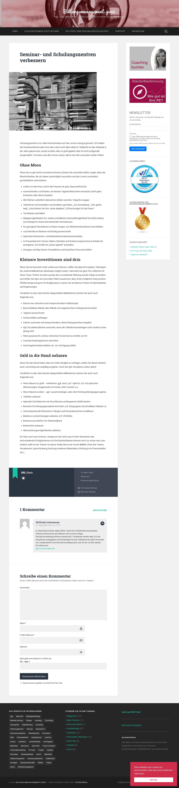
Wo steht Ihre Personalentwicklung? (87, 31)
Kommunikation (22, 737)
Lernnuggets (48, 742)
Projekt (41, 750)
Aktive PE (19, 716)
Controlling (49, 720)
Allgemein (85, 476)
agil (11, 716)
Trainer (48, 763)
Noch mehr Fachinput (131, 725)
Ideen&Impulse (34, 733)
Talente (40, 763)
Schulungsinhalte (27, 754)
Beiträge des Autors (23, 478)
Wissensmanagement (25, 767)
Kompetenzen (37, 737)
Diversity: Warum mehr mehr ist (143, 247)
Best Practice (73, 720)
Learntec (48, 737)
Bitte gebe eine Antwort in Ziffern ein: (36, 659)
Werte (12, 767)
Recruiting (14, 754)
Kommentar (25, 588)
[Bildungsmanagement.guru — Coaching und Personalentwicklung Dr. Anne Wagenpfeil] (89, 14)
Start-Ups (71, 741)
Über (15, 31)
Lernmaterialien (34, 742)
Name (23, 623)
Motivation (25, 746)
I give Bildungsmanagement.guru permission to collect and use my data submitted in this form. (144, 138)
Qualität (50, 750)
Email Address (135, 124)
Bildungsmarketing (33, 716)
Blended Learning (16, 720)
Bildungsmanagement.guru (31, 782)
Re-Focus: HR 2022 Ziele (141, 251)
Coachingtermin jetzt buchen (41, 31)
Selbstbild (48, 754)
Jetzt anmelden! (138, 149)
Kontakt (120, 31)
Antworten (100, 510)
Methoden (14, 746)
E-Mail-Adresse (27, 635)
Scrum (38, 754)
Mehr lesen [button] (139, 773)
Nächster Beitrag (88, 492)
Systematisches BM (27, 763)
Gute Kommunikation (17, 733)
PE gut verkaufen (49, 746)
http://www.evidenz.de (45, 548)
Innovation (46, 733)
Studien (70, 745)
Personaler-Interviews (77, 737)
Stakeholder (50, 758)
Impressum (138, 31)
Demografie (14, 725)
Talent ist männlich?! (139, 255)
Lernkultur (22, 742)
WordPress (81, 782)
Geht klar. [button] (154, 780)
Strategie (13, 763)
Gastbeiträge (73, 728)
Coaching (38, 720)
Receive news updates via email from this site (42, 683)
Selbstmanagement (17, 758)
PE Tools (32, 750)
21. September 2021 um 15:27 (48, 525)
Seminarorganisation (90, 480)
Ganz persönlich (74, 724)
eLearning (39, 725)
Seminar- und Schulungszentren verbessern (58, 57)
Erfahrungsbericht (16, 729)
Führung (30, 729)
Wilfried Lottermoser (48, 522)
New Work (35, 746)
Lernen (12, 742)
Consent (132, 134)
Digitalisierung (27, 725)
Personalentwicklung (17, 750)
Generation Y (40, 729)
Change (29, 720)
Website (23, 647)
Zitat (69, 749)
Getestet (71, 732)
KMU (12, 737)
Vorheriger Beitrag (89, 488)
